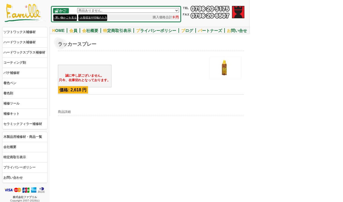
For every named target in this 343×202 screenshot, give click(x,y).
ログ (187, 30)
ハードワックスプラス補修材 (24, 52)
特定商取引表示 (14, 157)
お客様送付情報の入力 (93, 17)
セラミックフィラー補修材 (22, 124)
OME (58, 30)
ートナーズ (210, 30)
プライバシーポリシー (19, 167)
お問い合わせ (13, 177)
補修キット (11, 114)
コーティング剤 (14, 62)
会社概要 (9, 147)
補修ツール (11, 103)
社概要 (90, 30)
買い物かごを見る (66, 17)
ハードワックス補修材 (19, 42)
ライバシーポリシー (156, 30)
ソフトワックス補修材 (19, 32)
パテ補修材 (11, 73)
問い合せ (237, 30)
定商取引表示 (117, 30)
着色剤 (8, 93)
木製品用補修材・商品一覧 (22, 137)
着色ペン (9, 83)
